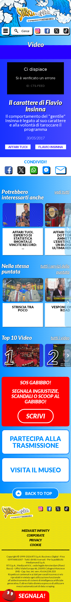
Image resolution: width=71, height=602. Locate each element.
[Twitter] (56, 30)
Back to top (38, 493)
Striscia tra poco (23, 308)
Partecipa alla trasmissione (35, 442)
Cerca (25, 31)
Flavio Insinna (50, 147)
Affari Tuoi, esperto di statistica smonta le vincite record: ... (23, 240)
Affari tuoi (17, 147)
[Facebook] (47, 30)
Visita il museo (35, 470)
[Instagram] (37, 30)
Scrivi (35, 416)
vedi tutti (61, 192)
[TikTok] (66, 30)
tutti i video (60, 337)
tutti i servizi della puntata (54, 269)
